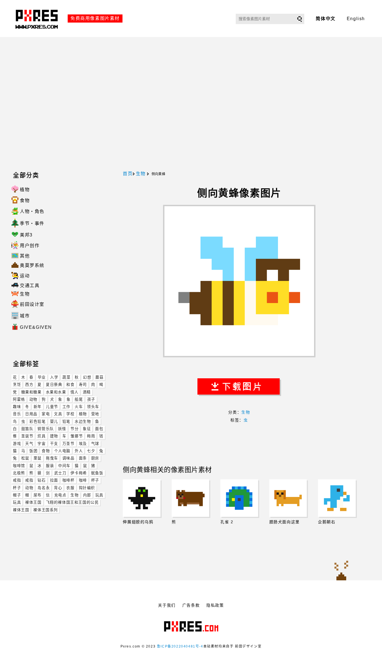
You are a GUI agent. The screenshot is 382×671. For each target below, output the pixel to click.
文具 (58, 414)
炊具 (41, 436)
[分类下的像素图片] (15, 337)
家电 (46, 414)
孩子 (91, 399)
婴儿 (54, 421)
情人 (74, 392)
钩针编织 (87, 488)
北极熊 (19, 473)
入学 (54, 377)
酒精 (87, 392)
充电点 (60, 495)
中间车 (64, 466)
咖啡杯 (68, 480)
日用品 (31, 414)
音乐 (17, 414)
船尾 (79, 399)
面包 (99, 429)
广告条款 (191, 605)
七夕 (91, 451)
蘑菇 (99, 377)
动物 (33, 399)
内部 (87, 495)
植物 (83, 414)
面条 (83, 458)
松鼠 (25, 458)
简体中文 (325, 18)
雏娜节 (76, 436)
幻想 (87, 377)
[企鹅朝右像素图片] (336, 498)
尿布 (38, 495)
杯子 (95, 480)
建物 (54, 436)
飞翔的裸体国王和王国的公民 (72, 502)
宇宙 (41, 444)
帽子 (17, 495)
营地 (95, 414)
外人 (79, 451)
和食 (70, 385)
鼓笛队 (27, 429)
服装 (50, 466)
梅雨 (91, 436)
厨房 (95, 458)
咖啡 (83, 480)
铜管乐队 (45, 429)
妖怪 (62, 429)
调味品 (68, 458)
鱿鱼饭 (97, 473)
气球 (95, 444)
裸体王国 (33, 502)
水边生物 (83, 421)
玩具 (99, 495)
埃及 (83, 444)
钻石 (41, 480)
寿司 (83, 385)
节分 (74, 429)
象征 (87, 429)
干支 (54, 444)
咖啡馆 (19, 466)
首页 (128, 173)
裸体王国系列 (45, 510)
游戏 (17, 444)
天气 (29, 444)
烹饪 (17, 385)
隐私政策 (215, 605)
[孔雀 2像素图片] (239, 498)
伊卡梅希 (78, 473)
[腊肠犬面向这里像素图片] (288, 498)
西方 (29, 385)
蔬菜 (66, 377)
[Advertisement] (191, 104)
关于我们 (166, 605)
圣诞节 (27, 436)
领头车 (93, 407)
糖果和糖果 (31, 392)
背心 (58, 488)
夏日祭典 (54, 385)
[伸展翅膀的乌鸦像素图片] (141, 498)
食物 (46, 451)
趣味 (17, 407)
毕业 (42, 377)
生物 (74, 495)
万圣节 (68, 444)
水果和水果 (56, 392)
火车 (79, 407)
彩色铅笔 (37, 421)
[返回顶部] (341, 570)
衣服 (70, 488)
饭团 (33, 451)
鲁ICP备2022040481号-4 (180, 646)
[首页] (37, 34)
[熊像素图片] (190, 498)
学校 (70, 414)
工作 (66, 407)
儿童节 (52, 407)
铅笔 (66, 421)
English (356, 18)
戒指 (17, 480)
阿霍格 (19, 399)
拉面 (54, 480)
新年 (38, 407)
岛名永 (43, 488)
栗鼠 (38, 458)
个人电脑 (62, 451)
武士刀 (60, 473)
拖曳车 (52, 458)
